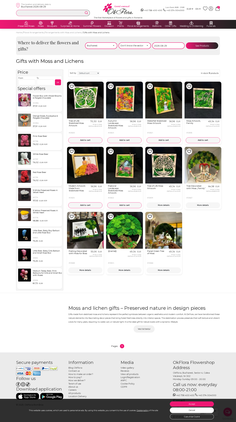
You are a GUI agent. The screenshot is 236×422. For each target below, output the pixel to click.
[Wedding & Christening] (191, 23)
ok (58, 82)
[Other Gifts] (170, 23)
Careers (72, 390)
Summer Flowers (92, 26)
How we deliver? (76, 380)
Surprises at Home (70, 26)
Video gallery (127, 367)
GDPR (124, 387)
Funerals (211, 26)
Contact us (74, 371)
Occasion (109, 26)
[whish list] (206, 10)
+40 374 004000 (175, 10)
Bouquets (52, 26)
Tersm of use (74, 383)
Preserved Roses (26, 26)
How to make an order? (80, 374)
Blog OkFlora (75, 367)
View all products (129, 374)
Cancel (192, 410)
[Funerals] (211, 23)
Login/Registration (130, 377)
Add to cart (85, 140)
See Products (202, 45)
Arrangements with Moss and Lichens (63, 32)
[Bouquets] (52, 23)
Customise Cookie (192, 416)
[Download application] (27, 396)
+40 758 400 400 (153, 10)
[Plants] (120, 23)
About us (73, 387)
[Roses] (41, 23)
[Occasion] (109, 23)
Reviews (125, 371)
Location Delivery (77, 396)
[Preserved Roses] (26, 23)
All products (74, 393)
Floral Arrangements (138, 26)
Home (19, 32)
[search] (86, 12)
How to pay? (75, 377)
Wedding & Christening (191, 26)
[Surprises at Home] (70, 23)
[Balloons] (157, 23)
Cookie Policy (128, 383)
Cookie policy (143, 410)
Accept (192, 404)
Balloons (156, 26)
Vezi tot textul (144, 329)
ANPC (124, 380)
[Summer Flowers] (92, 23)
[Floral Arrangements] (138, 23)
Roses (41, 26)
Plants (120, 26)
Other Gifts (170, 26)
